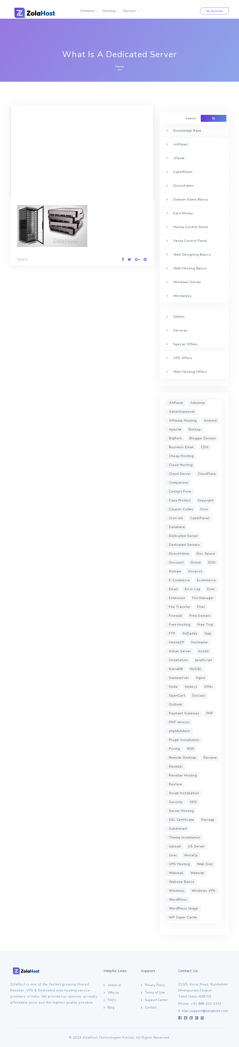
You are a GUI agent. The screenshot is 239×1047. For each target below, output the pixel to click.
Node (173, 686)
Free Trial (205, 624)
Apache (175, 429)
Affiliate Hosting (183, 420)
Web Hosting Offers (190, 372)
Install (203, 651)
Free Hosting (179, 624)
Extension (177, 598)
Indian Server (180, 651)
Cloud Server (180, 474)
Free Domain (200, 615)
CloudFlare (207, 474)
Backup (195, 429)
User (173, 855)
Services (180, 330)
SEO (193, 802)
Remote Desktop (183, 757)
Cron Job (176, 518)
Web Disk (205, 864)
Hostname (199, 642)
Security (176, 802)
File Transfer (179, 607)
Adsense (197, 403)
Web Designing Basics (192, 254)
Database (177, 527)
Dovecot (195, 571)
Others (179, 316)
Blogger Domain (202, 438)
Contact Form (180, 491)
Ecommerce (206, 580)
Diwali (196, 562)
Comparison (179, 482)
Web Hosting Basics (190, 268)
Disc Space (206, 553)
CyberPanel (183, 172)
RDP (190, 749)
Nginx (200, 678)
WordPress (178, 899)
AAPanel (180, 144)
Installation (178, 660)
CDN (204, 447)
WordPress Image (183, 908)
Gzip (208, 633)
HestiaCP (176, 642)
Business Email (181, 447)
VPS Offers (182, 358)
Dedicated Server (183, 536)
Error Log (192, 589)
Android (210, 420)
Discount (176, 562)
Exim (211, 589)
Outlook (175, 704)
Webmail (176, 873)
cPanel (179, 158)
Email (173, 589)
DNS (212, 562)
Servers (129, 11)
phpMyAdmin (179, 731)
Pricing (174, 749)
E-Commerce (179, 580)
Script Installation (184, 793)
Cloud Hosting (181, 465)
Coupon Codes (181, 509)
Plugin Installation (184, 740)
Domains (88, 11)
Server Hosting (181, 811)
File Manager (203, 598)
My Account (214, 11)
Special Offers (185, 344)
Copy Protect (180, 500)
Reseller (176, 766)
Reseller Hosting (183, 775)
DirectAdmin (183, 185)
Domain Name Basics (190, 199)
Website (197, 873)
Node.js (191, 686)
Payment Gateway (184, 713)
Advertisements (182, 411)
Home (119, 66)
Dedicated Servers (184, 545)
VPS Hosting (179, 864)
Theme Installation (184, 837)
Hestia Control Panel (190, 227)
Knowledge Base (187, 130)
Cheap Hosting (181, 456)
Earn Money (183, 213)
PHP (209, 713)
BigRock (175, 438)
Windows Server (187, 282)
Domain (175, 571)
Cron (204, 509)
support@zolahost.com (209, 1011)
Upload (175, 846)
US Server (196, 846)
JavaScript (203, 660)
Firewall (176, 615)
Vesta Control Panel (190, 241)
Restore (175, 784)
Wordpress (182, 296)
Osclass (198, 695)
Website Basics (182, 882)
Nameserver (179, 678)
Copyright (206, 500)
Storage (207, 820)
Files (201, 607)
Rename (210, 757)
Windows (177, 890)
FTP (172, 633)
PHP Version (179, 722)
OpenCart (177, 695)
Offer (208, 686)
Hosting (109, 11)
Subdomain (178, 828)
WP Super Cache (183, 917)
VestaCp (191, 855)
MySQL (195, 669)
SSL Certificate (181, 820)
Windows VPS (203, 890)
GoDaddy (189, 633)
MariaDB (176, 669)
